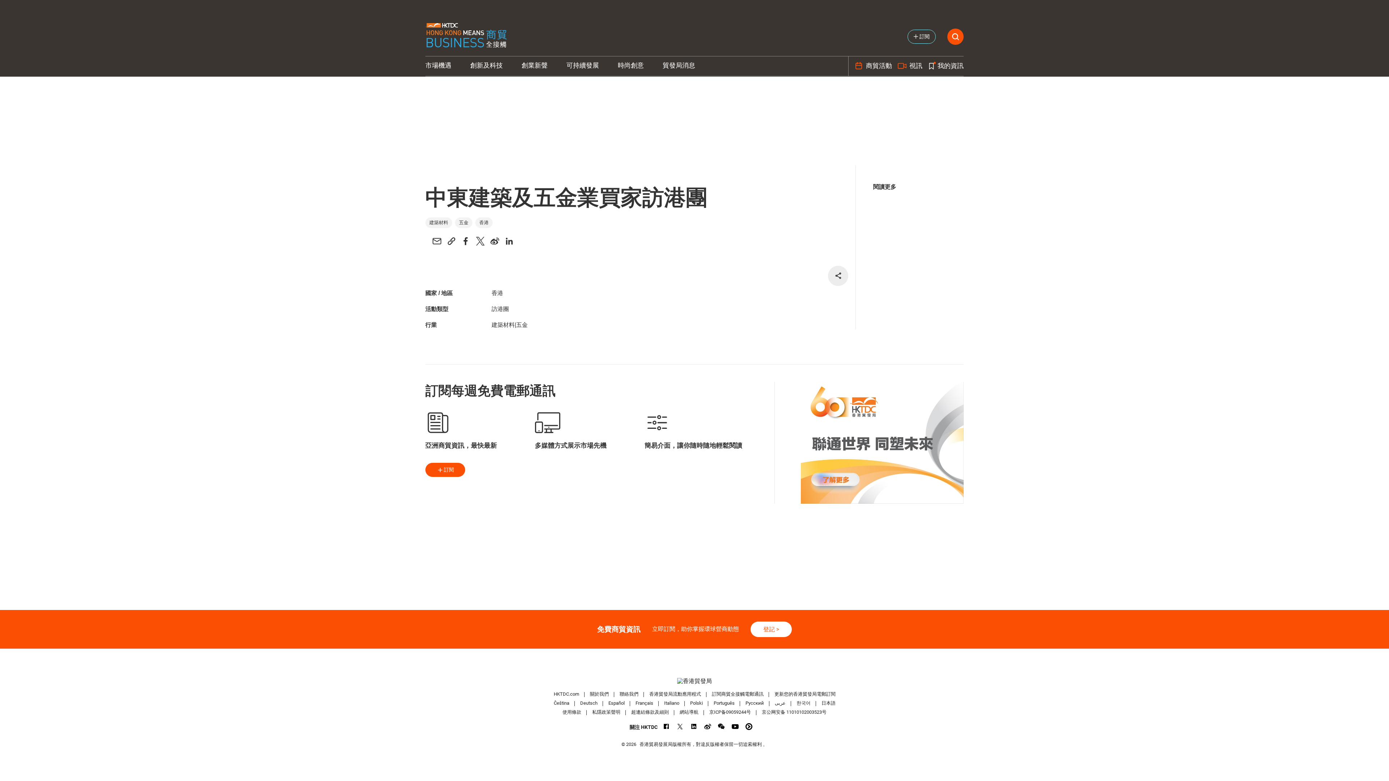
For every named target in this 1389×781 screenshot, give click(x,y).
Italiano (671, 703)
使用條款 (571, 712)
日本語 (828, 703)
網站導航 (689, 712)
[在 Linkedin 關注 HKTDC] (694, 726)
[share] (838, 276)
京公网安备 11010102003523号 (794, 712)
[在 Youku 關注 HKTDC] (749, 726)
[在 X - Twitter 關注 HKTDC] (680, 726)
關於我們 (599, 694)
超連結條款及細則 (650, 712)
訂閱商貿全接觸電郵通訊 (738, 694)
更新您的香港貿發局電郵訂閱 (805, 694)
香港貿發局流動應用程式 (675, 694)
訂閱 (449, 470)
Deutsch (589, 703)
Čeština (561, 703)
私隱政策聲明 (606, 712)
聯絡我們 (629, 694)
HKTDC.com (566, 694)
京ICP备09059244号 (730, 712)
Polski (696, 703)
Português (724, 703)
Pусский (755, 703)
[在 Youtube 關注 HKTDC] (735, 726)
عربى (780, 703)
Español (616, 703)
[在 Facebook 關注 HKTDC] (666, 726)
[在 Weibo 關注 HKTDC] (707, 726)
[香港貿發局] (694, 681)
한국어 (804, 703)
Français (644, 703)
